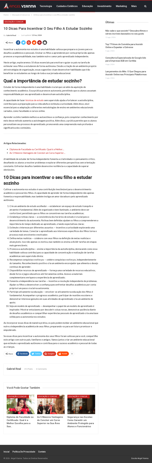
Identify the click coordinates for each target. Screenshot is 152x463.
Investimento (104, 6)
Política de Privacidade (23, 452)
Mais (134, 6)
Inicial (7, 452)
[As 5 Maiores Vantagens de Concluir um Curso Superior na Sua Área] (51, 404)
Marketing (121, 6)
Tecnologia (46, 6)
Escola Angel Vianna (139, 458)
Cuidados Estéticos (67, 6)
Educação (87, 6)
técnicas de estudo (34, 100)
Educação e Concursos (15, 22)
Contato (42, 452)
